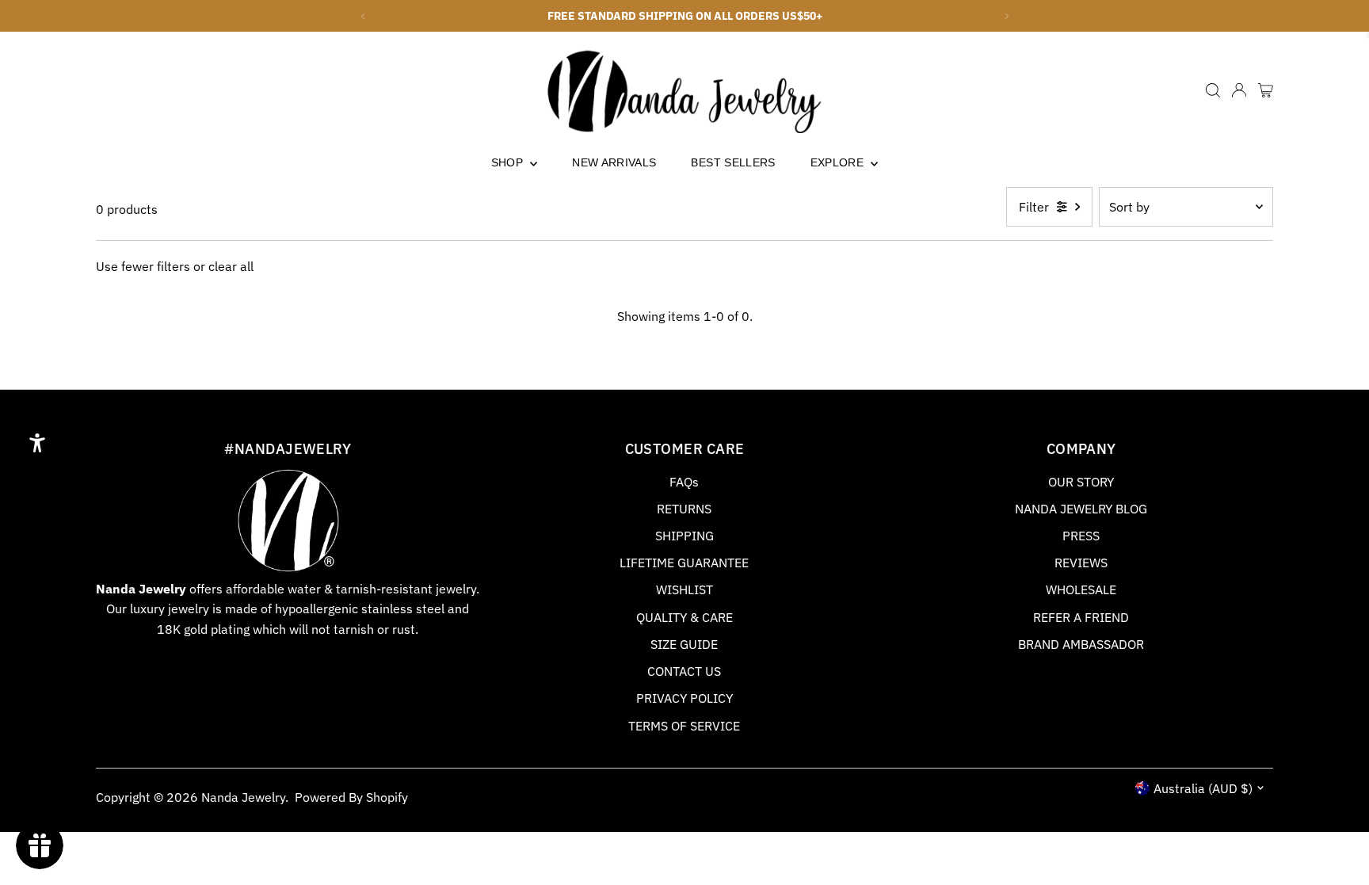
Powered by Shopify (351, 797)
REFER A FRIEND (1081, 617)
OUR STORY (1081, 482)
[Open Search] (1213, 90)
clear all (231, 266)
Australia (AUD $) (1203, 788)
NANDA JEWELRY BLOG (1081, 509)
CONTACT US (684, 671)
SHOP (509, 162)
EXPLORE (839, 162)
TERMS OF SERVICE (684, 726)
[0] (1265, 90)
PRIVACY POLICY (684, 698)
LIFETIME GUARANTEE (684, 562)
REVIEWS (1081, 562)
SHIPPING (684, 536)
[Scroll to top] (1337, 841)
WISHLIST (684, 589)
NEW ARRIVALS (614, 162)
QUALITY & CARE (684, 617)
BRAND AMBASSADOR (1081, 644)
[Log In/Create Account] (1239, 90)
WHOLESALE (1081, 589)
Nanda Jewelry (243, 797)
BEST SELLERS (733, 162)
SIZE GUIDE (684, 644)
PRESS (1081, 536)
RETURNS (684, 509)
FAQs (684, 482)
